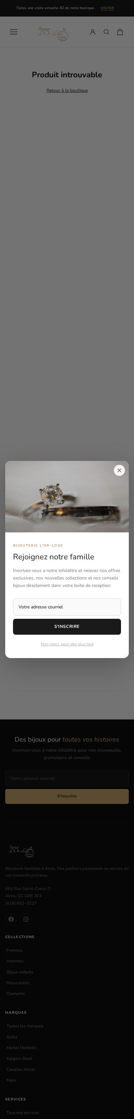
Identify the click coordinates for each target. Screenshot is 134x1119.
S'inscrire (66, 626)
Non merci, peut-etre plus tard (67, 644)
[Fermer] (119, 470)
